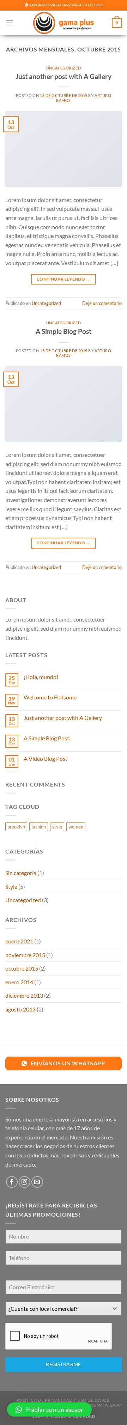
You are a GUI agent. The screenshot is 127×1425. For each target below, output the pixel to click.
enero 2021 (19, 941)
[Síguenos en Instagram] (24, 1182)
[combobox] (63, 1309)
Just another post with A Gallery (63, 76)
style (57, 827)
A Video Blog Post (45, 758)
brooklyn (16, 827)
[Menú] (9, 22)
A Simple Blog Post (63, 331)
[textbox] (57, 1308)
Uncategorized (63, 68)
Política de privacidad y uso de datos (62, 1400)
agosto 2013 (20, 1009)
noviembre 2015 (25, 955)
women (75, 827)
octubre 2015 (21, 968)
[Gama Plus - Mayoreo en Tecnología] (63, 23)
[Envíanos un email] (37, 1182)
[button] (49, 1409)
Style (11, 886)
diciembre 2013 (24, 995)
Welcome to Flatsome (50, 697)
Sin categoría (20, 872)
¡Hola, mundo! (41, 676)
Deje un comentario (102, 303)
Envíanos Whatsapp (97, 1405)
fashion (38, 827)
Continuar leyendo (63, 279)
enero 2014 (19, 982)
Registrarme (63, 1364)
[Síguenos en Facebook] (12, 1182)
